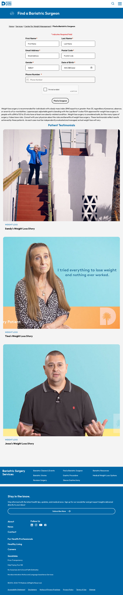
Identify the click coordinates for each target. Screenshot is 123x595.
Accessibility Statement (16, 589)
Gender (28, 62)
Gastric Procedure (70, 475)
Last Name (67, 38)
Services (19, 26)
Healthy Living (15, 544)
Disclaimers (32, 589)
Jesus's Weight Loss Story (19, 443)
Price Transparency (15, 560)
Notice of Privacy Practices (50, 589)
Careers (12, 549)
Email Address (32, 50)
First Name (30, 38)
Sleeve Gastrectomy (71, 480)
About (11, 521)
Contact (12, 531)
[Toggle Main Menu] (120, 4)
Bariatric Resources (101, 470)
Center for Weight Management (37, 26)
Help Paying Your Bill (15, 565)
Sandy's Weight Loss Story (20, 228)
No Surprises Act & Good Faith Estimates (23, 570)
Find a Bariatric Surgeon (73, 470)
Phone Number (32, 74)
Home (11, 26)
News (10, 526)
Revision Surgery (40, 480)
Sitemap (92, 589)
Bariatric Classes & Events (44, 470)
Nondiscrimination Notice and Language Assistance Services (30, 574)
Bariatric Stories (40, 475)
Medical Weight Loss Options (105, 475)
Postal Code (67, 50)
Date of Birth (68, 62)
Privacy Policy (68, 589)
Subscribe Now (59, 511)
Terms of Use (81, 589)
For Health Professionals (20, 538)
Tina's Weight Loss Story (19, 336)
